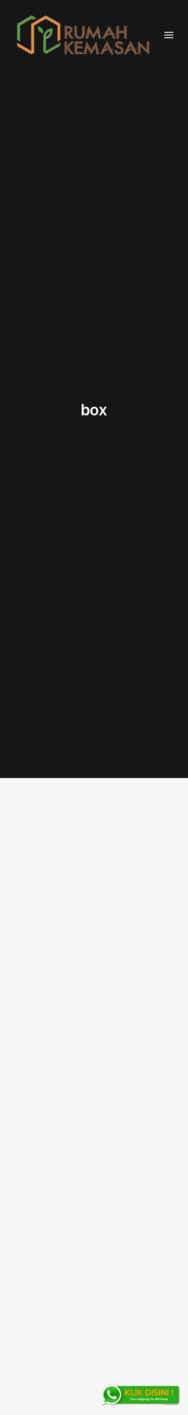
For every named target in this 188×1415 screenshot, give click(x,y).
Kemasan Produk (127, 1103)
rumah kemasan (129, 914)
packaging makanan (122, 849)
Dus (109, 1119)
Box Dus (140, 1119)
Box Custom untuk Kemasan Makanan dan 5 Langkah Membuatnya (83, 1181)
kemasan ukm (61, 897)
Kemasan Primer (63, 882)
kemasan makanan (125, 882)
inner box (77, 1119)
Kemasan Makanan (86, 865)
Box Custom (90, 833)
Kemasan (138, 865)
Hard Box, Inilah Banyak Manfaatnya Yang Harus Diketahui (92, 955)
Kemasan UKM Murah (122, 897)
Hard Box (80, 914)
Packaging (136, 833)
